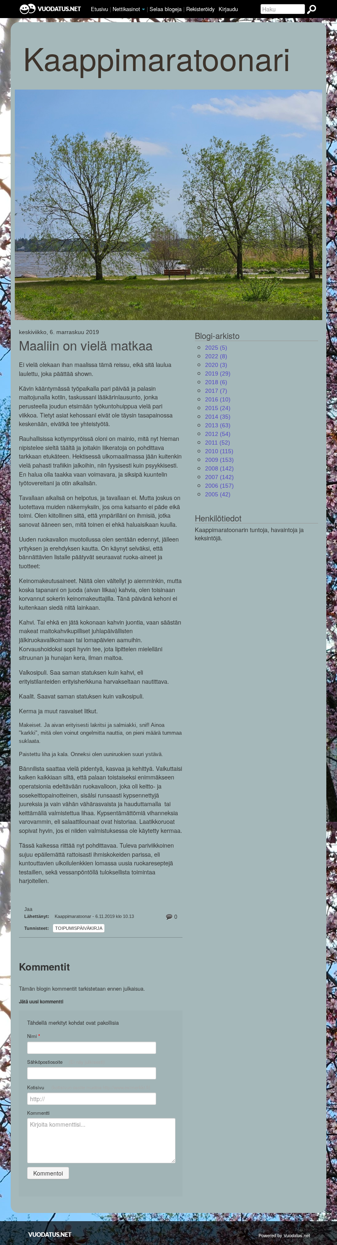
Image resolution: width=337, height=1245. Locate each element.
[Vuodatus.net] (50, 1234)
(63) (218, 425)
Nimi (33, 1036)
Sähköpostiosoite (66, 1061)
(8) (216, 356)
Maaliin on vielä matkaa (85, 345)
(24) (218, 408)
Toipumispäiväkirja (78, 928)
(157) (219, 485)
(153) (219, 459)
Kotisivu (88, 1087)
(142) (219, 468)
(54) (218, 434)
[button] (143, 9)
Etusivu (99, 9)
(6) (216, 382)
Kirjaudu (228, 9)
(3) (216, 365)
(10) (218, 399)
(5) (216, 347)
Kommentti (38, 1112)
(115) (219, 451)
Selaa (166, 9)
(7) (216, 390)
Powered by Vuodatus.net (284, 1235)
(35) (218, 416)
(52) (217, 442)
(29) (218, 373)
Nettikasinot (126, 9)
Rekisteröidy (200, 9)
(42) (218, 494)
